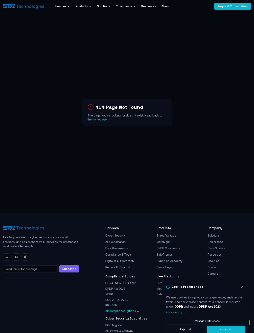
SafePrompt (164, 254)
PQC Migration (114, 325)
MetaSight (163, 241)
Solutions (103, 6)
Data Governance (116, 248)
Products (82, 6)
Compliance (124, 6)
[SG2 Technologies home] (23, 6)
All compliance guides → (122, 311)
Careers (213, 273)
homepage (99, 119)
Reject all (185, 329)
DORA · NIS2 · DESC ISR (120, 283)
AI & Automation (115, 241)
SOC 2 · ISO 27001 (117, 299)
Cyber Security (115, 235)
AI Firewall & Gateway (119, 330)
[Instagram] (25, 257)
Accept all (226, 329)
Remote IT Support (117, 267)
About (166, 6)
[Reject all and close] (242, 287)
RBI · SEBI (111, 305)
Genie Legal (164, 267)
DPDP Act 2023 (115, 288)
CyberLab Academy (170, 261)
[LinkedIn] (6, 257)
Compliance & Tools (118, 254)
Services (60, 6)
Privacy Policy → (175, 312)
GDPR (109, 294)
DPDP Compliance (168, 248)
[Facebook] (16, 257)
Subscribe (69, 268)
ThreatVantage (166, 235)
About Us (213, 261)
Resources (148, 6)
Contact (213, 267)
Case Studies (216, 248)
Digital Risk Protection (119, 261)
